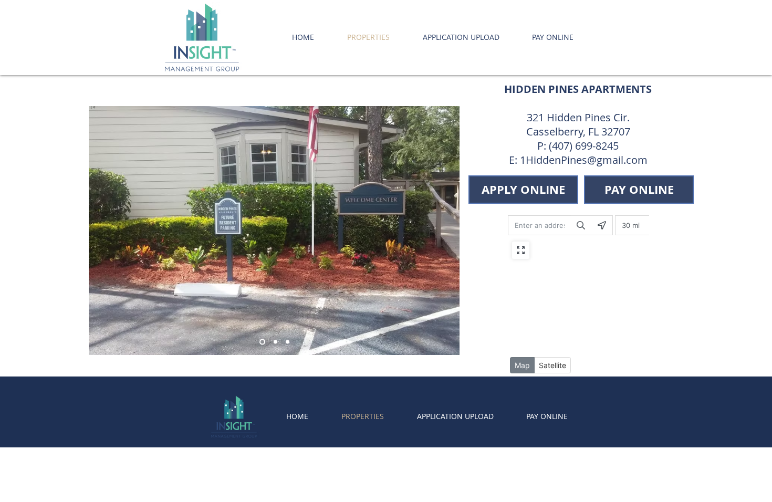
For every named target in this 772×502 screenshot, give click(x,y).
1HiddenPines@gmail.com (584, 160)
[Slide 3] (262, 342)
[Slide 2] (275, 342)
